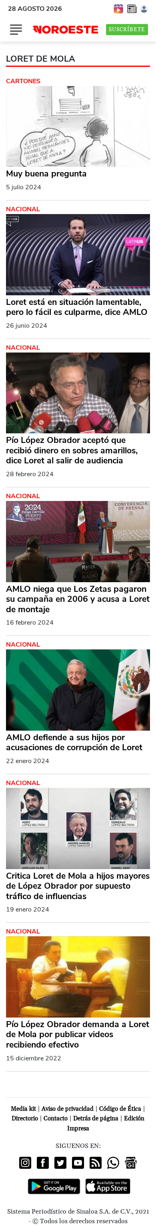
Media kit (23, 1109)
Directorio (25, 1118)
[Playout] (119, 8)
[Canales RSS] (96, 1163)
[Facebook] (43, 1163)
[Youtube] (78, 1163)
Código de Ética (120, 1109)
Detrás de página (95, 1118)
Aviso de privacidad (68, 1109)
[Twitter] (60, 1163)
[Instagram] (25, 1163)
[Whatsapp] (113, 1163)
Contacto (56, 1118)
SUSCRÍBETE (127, 29)
